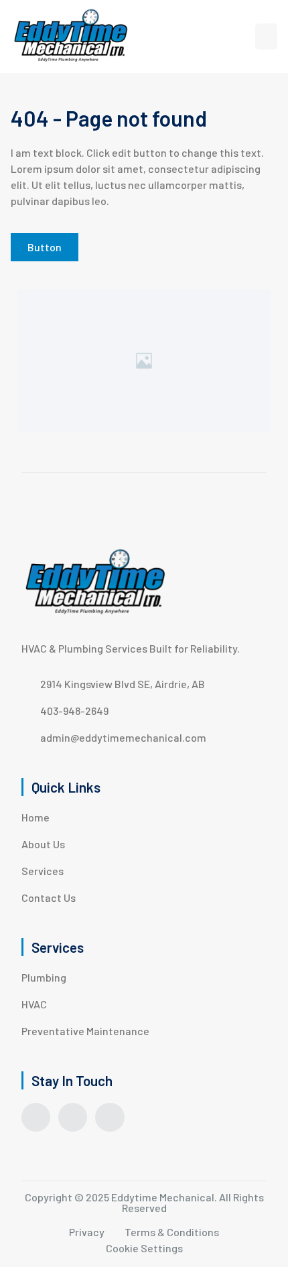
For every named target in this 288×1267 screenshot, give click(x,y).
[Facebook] (35, 1117)
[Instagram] (72, 1117)
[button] (266, 36)
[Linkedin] (109, 1117)
